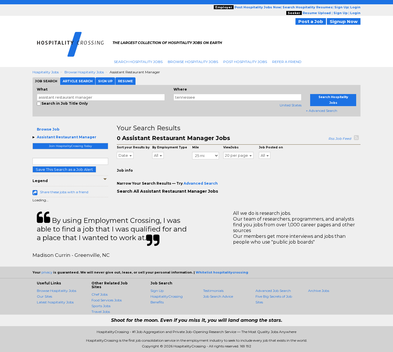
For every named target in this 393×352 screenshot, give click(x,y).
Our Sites (44, 296)
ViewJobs (231, 147)
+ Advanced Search (321, 110)
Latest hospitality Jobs (55, 302)
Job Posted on (271, 147)
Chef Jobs (99, 294)
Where (180, 89)
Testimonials (213, 290)
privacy (46, 272)
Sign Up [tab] (105, 81)
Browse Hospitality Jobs (193, 62)
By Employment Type (169, 147)
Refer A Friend (287, 62)
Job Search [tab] (46, 81)
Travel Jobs (100, 311)
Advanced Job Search (273, 290)
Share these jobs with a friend (64, 192)
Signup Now (344, 21)
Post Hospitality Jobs (245, 62)
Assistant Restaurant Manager (66, 137)
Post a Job (310, 21)
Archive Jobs (318, 290)
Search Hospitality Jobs (138, 62)
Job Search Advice (218, 296)
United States (291, 105)
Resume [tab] (125, 81)
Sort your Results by (133, 147)
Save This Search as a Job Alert (64, 169)
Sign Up (157, 290)
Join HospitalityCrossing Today (70, 146)
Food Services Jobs (106, 300)
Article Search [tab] (78, 81)
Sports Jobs (100, 306)
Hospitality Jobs (46, 72)
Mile (195, 147)
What (42, 89)
